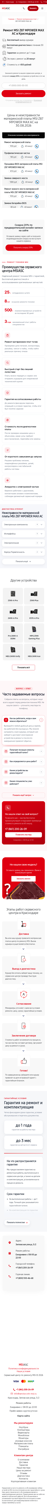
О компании (23, 1459)
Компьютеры (23, 1430)
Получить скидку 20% (23, 247)
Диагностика (23, 1476)
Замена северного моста (16, 178)
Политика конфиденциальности (23, 1368)
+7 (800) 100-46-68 (24, 1278)
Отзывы (23, 1473)
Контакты (23, 1478)
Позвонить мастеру (24, 835)
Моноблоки (23, 1435)
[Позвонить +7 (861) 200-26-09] (24, 8)
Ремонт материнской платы (17, 142)
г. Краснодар (9, 2)
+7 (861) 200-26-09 (16, 829)
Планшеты (23, 1446)
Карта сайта (23, 1416)
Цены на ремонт (23, 1470)
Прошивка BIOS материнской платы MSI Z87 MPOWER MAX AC (23, 166)
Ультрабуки (23, 1449)
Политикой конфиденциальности (29, 101)
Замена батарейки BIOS (15, 203)
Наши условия (23, 1371)
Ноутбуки (23, 1427)
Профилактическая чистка (17, 153)
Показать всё (23, 667)
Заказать (37, 146)
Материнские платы (23, 1443)
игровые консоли (23, 1441)
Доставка (23, 1462)
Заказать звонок (23, 879)
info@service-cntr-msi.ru (25, 1393)
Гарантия (23, 1465)
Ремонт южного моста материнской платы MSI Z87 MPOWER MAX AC (21, 191)
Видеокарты (23, 1432)
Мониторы (23, 1438)
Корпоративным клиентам (23, 1481)
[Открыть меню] (42, 8)
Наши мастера (23, 1468)
